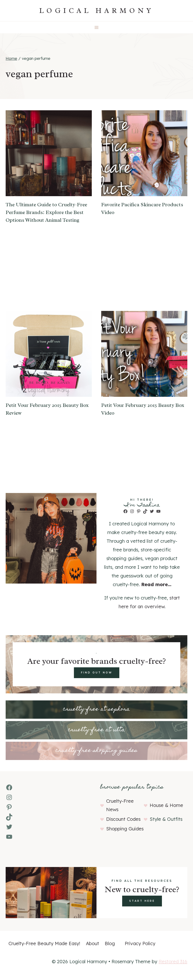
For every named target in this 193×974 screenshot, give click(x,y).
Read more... (156, 584)
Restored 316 (173, 961)
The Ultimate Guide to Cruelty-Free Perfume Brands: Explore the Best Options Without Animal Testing (46, 212)
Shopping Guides (125, 829)
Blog (110, 943)
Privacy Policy (140, 943)
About (92, 943)
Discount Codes (123, 819)
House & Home (166, 805)
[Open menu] (96, 27)
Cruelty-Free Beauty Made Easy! (44, 943)
